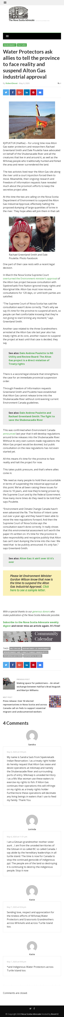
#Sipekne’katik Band (33, 656)
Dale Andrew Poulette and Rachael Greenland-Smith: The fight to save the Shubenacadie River (32, 416)
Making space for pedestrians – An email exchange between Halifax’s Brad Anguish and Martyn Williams (38, 687)
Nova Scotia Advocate (31, 1014)
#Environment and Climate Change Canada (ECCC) (26, 652)
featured (22, 45)
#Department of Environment (36, 648)
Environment (10, 45)
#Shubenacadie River (13, 656)
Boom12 (54, 1014)
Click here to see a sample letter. (29, 588)
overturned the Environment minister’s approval (30, 278)
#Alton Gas (15, 648)
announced (9, 433)
